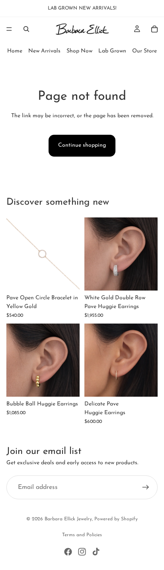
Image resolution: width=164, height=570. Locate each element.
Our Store (144, 51)
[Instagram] (82, 551)
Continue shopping (82, 145)
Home (14, 51)
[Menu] (9, 29)
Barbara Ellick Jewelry (68, 519)
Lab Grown (112, 51)
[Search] (26, 29)
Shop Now (79, 51)
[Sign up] (145, 487)
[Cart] (154, 29)
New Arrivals (44, 51)
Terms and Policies (82, 535)
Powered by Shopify (116, 519)
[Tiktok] (96, 551)
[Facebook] (68, 551)
